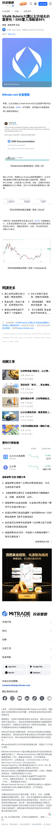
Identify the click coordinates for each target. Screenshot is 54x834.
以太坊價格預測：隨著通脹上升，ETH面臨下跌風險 (34, 412)
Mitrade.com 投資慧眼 (16, 94)
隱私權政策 (14, 824)
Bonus (23, 3)
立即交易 (43, 4)
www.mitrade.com (26, 328)
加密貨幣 (27, 11)
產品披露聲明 (25, 824)
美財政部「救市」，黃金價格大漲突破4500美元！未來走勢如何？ (36, 384)
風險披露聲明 (37, 824)
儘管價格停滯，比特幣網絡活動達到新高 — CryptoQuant (36, 398)
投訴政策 (4, 824)
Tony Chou (14, 30)
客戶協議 (46, 824)
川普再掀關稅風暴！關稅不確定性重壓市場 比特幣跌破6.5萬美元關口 (36, 426)
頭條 (17, 11)
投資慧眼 (6, 11)
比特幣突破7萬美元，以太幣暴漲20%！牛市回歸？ (35, 371)
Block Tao (11, 34)
